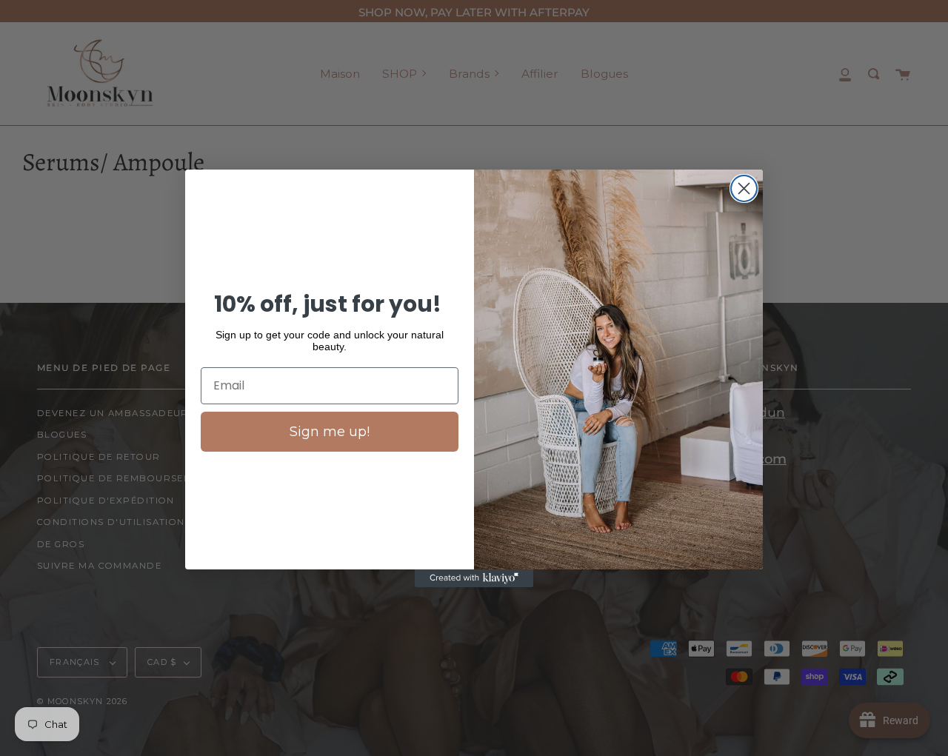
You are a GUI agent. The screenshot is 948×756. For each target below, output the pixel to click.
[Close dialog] (744, 188)
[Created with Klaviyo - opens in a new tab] (474, 578)
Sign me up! (330, 432)
